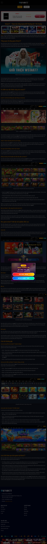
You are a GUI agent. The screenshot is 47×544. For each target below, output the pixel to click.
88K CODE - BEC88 (23, 274)
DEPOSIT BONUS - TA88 (23, 278)
